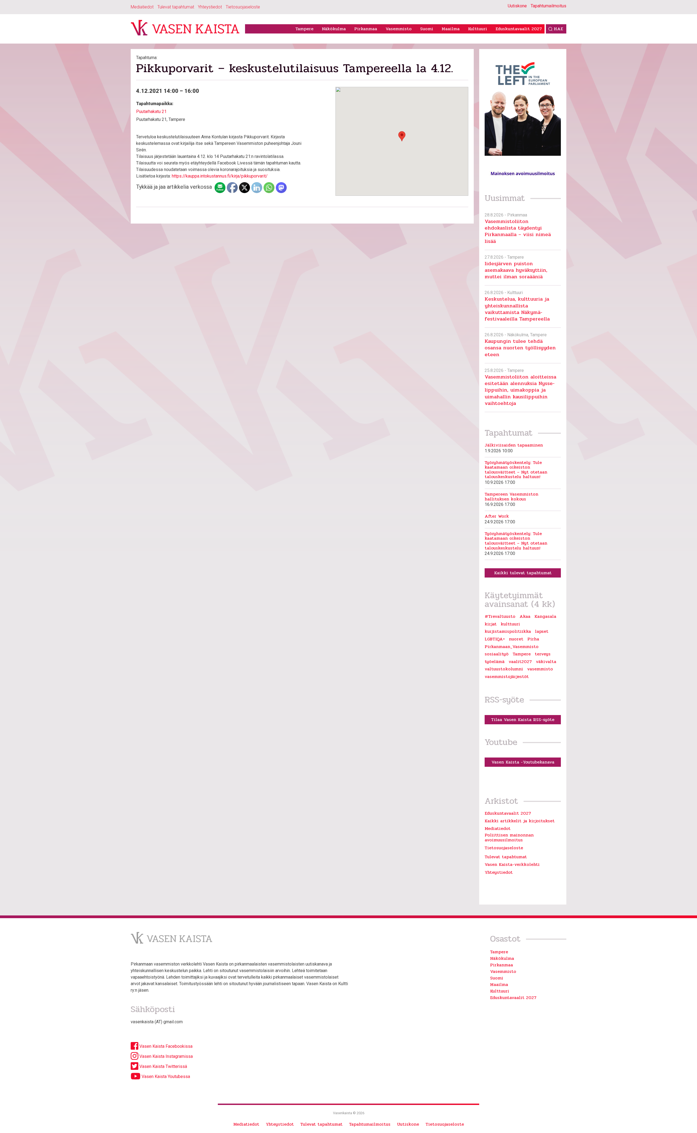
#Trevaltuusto (500, 616)
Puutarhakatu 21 (151, 111)
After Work (497, 516)
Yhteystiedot (210, 7)
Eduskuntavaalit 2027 (519, 28)
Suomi (426, 28)
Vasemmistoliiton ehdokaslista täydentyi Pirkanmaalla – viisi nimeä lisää (518, 231)
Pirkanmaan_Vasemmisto (512, 646)
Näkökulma (334, 28)
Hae (558, 28)
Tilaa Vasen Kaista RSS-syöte (522, 719)
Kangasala (545, 616)
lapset (541, 631)
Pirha (533, 639)
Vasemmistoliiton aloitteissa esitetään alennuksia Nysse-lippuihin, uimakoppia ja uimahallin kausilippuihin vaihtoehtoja (520, 390)
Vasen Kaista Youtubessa (165, 1076)
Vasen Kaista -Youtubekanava (522, 762)
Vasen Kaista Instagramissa (165, 1056)
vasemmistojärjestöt (507, 676)
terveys (543, 654)
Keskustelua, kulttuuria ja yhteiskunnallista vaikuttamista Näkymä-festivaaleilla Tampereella (517, 309)
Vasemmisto (399, 28)
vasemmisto (540, 669)
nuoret (516, 639)
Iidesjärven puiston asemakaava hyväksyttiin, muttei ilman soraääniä (516, 270)
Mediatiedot (142, 7)
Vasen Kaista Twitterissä (162, 1066)
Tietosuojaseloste (243, 7)
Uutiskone (517, 5)
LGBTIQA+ (495, 639)
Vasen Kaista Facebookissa (165, 1046)
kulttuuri (510, 624)
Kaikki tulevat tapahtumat (523, 572)
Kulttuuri (477, 28)
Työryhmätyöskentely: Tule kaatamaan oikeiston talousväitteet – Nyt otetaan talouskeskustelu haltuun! (516, 469)
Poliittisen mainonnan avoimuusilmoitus (509, 837)
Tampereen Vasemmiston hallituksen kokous (511, 496)
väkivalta (546, 661)
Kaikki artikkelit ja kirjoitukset (520, 820)
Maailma (451, 28)
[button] (401, 136)
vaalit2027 (520, 661)
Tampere (304, 28)
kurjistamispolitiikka (508, 631)
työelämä (495, 661)
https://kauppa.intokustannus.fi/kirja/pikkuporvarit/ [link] (220, 176)
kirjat (491, 624)
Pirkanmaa (365, 28)
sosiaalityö (497, 654)
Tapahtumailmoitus (548, 5)
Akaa (524, 616)
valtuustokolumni (504, 669)
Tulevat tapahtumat (175, 7)
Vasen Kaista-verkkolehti (512, 864)
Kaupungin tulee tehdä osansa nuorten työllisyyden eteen (520, 347)
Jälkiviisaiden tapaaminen (514, 445)
